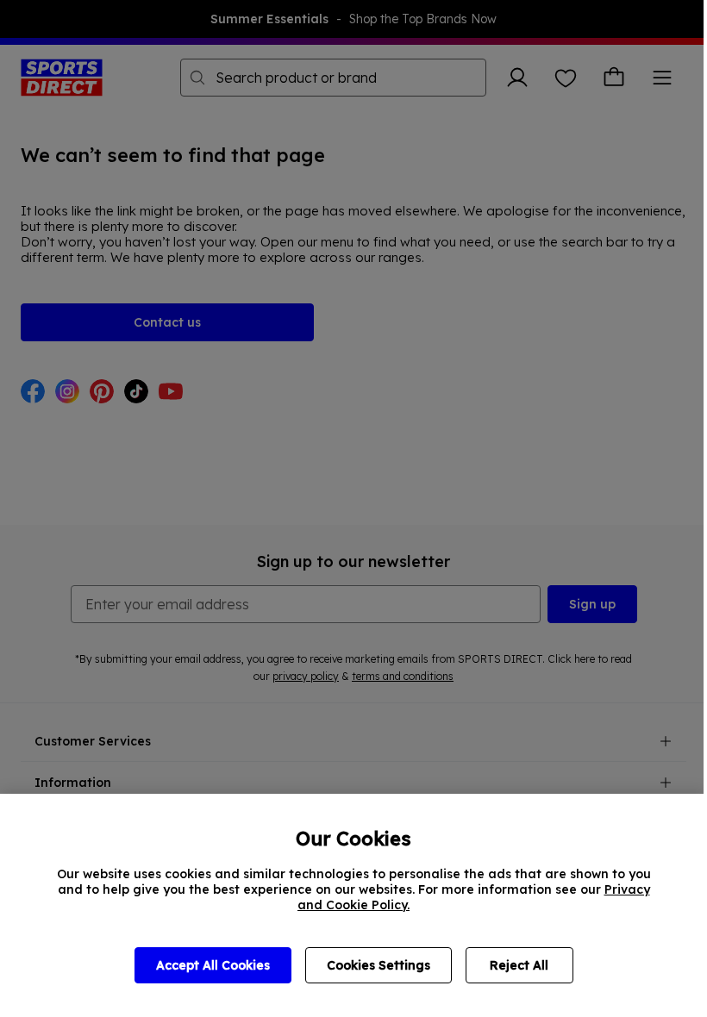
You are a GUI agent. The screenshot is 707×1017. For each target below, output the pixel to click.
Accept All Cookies (213, 965)
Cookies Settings (378, 965)
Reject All (519, 965)
